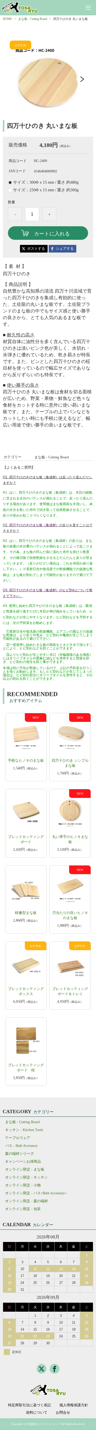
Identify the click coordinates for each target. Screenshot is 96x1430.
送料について (36, 1412)
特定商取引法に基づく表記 (29, 1405)
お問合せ (63, 1412)
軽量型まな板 (26, 913)
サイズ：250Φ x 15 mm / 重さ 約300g (46, 190)
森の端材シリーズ (19, 1154)
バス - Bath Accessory (21, 1146)
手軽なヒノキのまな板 (26, 760)
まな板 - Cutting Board (32, 19)
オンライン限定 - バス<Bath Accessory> (36, 1193)
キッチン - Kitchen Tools (24, 1130)
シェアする (65, 248)
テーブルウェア (17, 1138)
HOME (7, 19)
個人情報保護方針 (73, 1405)
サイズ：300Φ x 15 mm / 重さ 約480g (46, 182)
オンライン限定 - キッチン (26, 1177)
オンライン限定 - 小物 (23, 1185)
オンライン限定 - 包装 (23, 1209)
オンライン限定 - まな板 (24, 1169)
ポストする (36, 248)
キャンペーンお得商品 (23, 1161)
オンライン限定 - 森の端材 (26, 1201)
